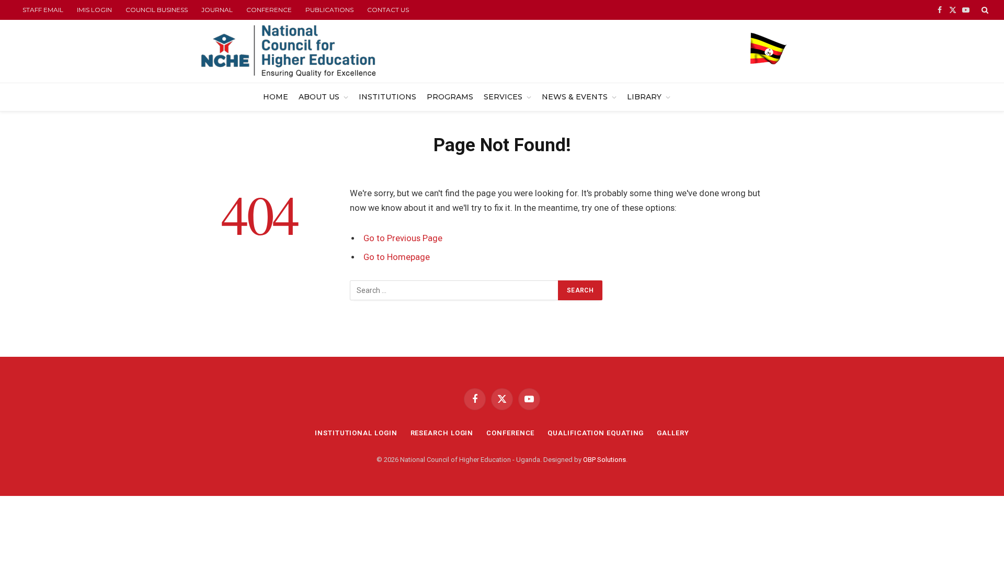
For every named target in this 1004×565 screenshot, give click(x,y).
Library (644, 96)
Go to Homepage (396, 257)
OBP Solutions (604, 460)
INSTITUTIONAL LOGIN (356, 433)
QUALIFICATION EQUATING (595, 433)
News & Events (575, 96)
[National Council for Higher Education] (288, 51)
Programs (450, 96)
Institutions (387, 96)
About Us (319, 96)
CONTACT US (388, 10)
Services (503, 96)
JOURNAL (217, 10)
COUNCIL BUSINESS (157, 10)
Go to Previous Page (402, 238)
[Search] (983, 10)
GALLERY (673, 433)
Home (275, 96)
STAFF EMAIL (42, 10)
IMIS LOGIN (94, 10)
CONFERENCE (269, 10)
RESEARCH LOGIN (442, 433)
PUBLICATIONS (329, 10)
